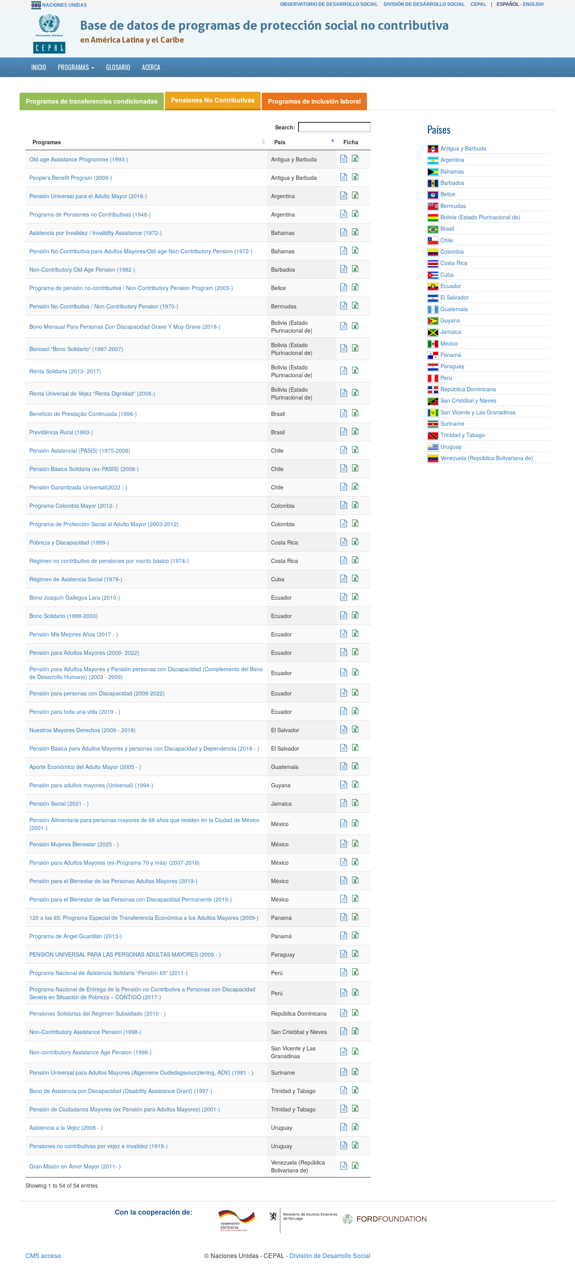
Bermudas (452, 206)
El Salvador (454, 297)
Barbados (451, 182)
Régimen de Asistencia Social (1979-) (75, 579)
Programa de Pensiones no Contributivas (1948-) (90, 214)
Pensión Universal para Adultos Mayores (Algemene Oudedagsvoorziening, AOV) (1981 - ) (141, 1072)
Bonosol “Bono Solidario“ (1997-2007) (76, 349)
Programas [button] (74, 67)
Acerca (151, 67)
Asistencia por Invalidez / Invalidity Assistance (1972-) (95, 233)
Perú (445, 378)
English (533, 4)
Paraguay (451, 366)
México (448, 343)
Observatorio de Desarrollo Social (329, 4)
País (280, 142)
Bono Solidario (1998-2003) (63, 616)
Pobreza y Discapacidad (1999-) (69, 542)
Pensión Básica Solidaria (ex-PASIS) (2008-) (84, 469)
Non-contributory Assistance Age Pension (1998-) (90, 1052)
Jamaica (450, 331)
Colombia (451, 251)
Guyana (449, 320)
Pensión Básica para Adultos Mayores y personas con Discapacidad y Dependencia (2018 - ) (144, 748)
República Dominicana (467, 389)
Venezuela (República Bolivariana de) (486, 458)
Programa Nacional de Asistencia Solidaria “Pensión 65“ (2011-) (108, 973)
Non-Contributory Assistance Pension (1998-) (85, 1032)
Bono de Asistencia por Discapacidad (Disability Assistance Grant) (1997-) (120, 1091)
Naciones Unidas (64, 5)
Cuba (446, 274)
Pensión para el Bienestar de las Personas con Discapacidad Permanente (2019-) (130, 899)
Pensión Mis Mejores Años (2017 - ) (73, 634)
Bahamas (451, 171)
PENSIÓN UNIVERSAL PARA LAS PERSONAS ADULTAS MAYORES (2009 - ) (125, 954)
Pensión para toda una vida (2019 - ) (74, 711)
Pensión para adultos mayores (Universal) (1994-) (91, 785)
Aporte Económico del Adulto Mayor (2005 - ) (85, 767)
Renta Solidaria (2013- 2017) (65, 371)
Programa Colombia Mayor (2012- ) (73, 505)
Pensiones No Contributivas (213, 99)
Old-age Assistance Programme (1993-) (78, 159)
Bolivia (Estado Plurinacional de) (479, 217)
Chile (446, 240)
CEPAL (478, 4)
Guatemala (453, 309)
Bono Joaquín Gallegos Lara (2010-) (74, 597)
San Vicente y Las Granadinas (477, 412)
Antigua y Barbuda (462, 148)
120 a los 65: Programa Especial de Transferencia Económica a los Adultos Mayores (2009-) (144, 917)
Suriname (451, 423)
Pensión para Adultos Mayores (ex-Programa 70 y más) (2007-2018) (114, 862)
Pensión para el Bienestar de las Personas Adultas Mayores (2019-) (113, 881)
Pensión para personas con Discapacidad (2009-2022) (97, 693)
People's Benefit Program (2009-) (70, 177)
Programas (46, 142)
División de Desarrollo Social (424, 4)
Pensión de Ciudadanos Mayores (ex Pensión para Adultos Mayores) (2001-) (124, 1109)
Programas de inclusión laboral (314, 101)
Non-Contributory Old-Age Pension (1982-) (82, 269)
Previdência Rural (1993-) (61, 432)
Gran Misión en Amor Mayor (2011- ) (75, 1166)
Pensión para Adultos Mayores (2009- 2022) (84, 652)
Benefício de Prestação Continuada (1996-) (83, 414)
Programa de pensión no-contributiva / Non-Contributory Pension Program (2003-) (131, 288)
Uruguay (450, 446)
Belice (447, 194)
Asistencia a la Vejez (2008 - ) (66, 1127)
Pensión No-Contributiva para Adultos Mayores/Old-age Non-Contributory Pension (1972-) (141, 251)
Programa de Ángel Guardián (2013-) (75, 936)
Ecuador (450, 286)
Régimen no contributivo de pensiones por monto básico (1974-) (109, 561)
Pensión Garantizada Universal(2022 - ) (78, 487)
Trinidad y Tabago (462, 435)
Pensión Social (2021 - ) (59, 803)
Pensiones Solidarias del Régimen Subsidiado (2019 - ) (97, 1013)
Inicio (38, 67)
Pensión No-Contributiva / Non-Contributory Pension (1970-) (103, 306)
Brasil (446, 228)
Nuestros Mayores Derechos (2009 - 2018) (82, 730)
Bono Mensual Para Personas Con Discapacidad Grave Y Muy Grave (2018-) (125, 326)
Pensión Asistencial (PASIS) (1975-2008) (79, 450)
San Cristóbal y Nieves (467, 400)
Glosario (118, 67)
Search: (285, 127)
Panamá (450, 354)
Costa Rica (453, 263)
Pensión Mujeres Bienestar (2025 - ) (74, 844)
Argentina (451, 159)
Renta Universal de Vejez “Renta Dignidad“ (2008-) (92, 393)
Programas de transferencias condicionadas (92, 101)
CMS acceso (43, 1255)
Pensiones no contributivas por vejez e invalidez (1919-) (98, 1146)
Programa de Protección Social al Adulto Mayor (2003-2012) (104, 524)
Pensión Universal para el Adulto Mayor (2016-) (88, 196)
